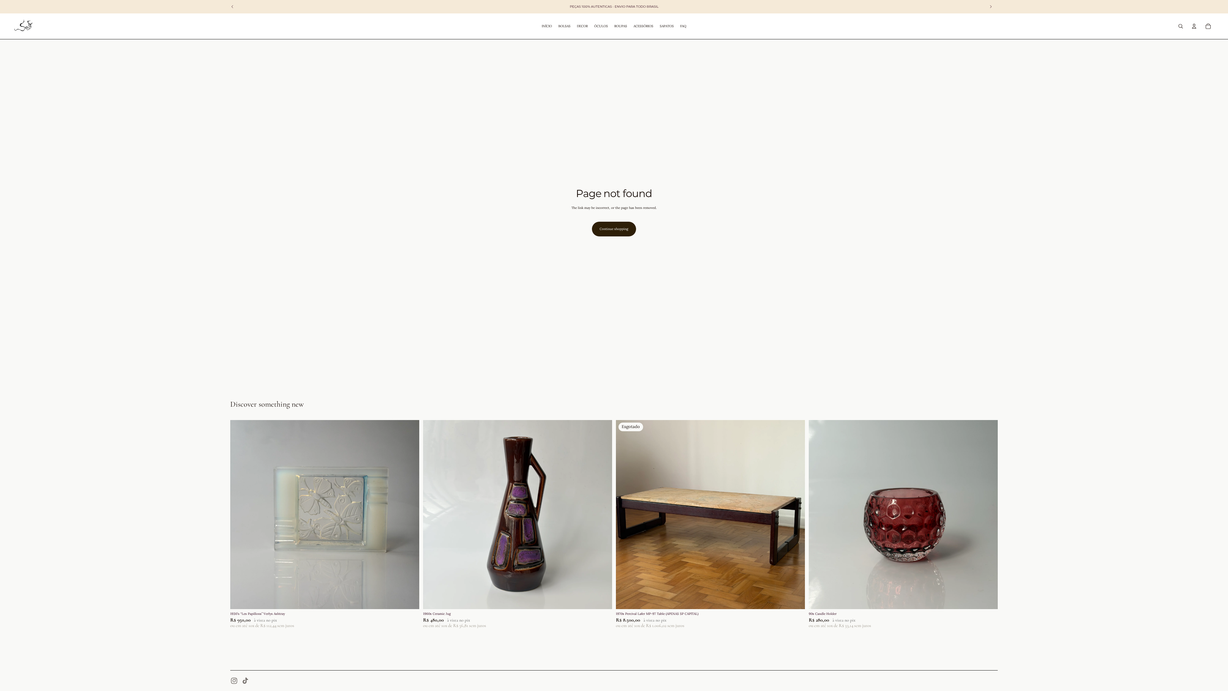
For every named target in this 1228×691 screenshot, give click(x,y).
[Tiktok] (245, 681)
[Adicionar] (409, 599)
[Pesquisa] (1181, 26)
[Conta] (1194, 26)
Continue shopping (614, 229)
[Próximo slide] (409, 515)
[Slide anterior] (239, 515)
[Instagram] (234, 681)
